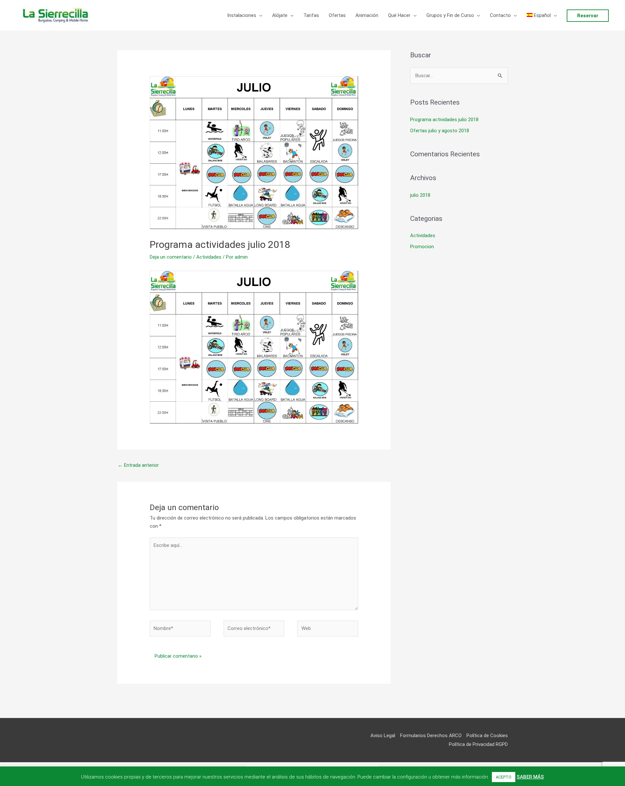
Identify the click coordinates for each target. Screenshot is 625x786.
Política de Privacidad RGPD (478, 744)
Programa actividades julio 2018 (444, 119)
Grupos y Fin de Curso (450, 15)
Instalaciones (241, 15)
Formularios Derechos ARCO (431, 735)
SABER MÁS (530, 777)
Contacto (500, 15)
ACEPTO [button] (503, 777)
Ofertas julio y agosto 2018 (439, 131)
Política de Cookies (487, 735)
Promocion (422, 247)
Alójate (279, 15)
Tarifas (311, 15)
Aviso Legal (382, 735)
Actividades (208, 257)
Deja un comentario (171, 257)
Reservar (587, 16)
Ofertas (337, 15)
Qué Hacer (399, 15)
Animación (366, 15)
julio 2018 (420, 195)
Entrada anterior (138, 465)
